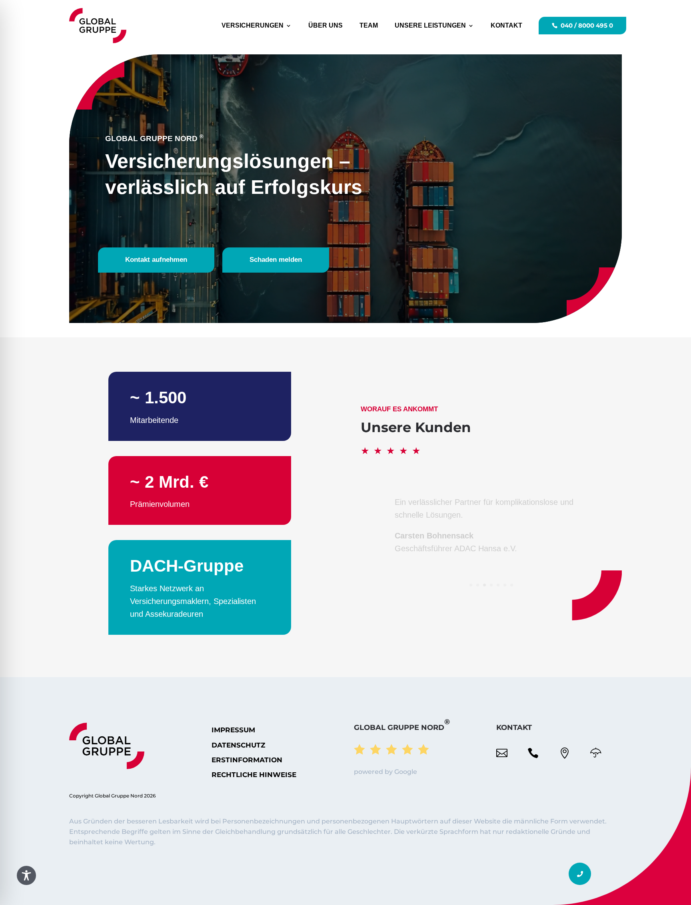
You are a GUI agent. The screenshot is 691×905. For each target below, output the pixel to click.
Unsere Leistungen (430, 25)
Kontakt (506, 25)
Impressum (233, 730)
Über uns (325, 25)
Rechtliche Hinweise (254, 775)
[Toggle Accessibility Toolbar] (26, 875)
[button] (580, 874)
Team (368, 25)
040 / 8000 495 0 (587, 25)
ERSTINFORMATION (247, 760)
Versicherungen (253, 25)
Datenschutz (238, 745)
